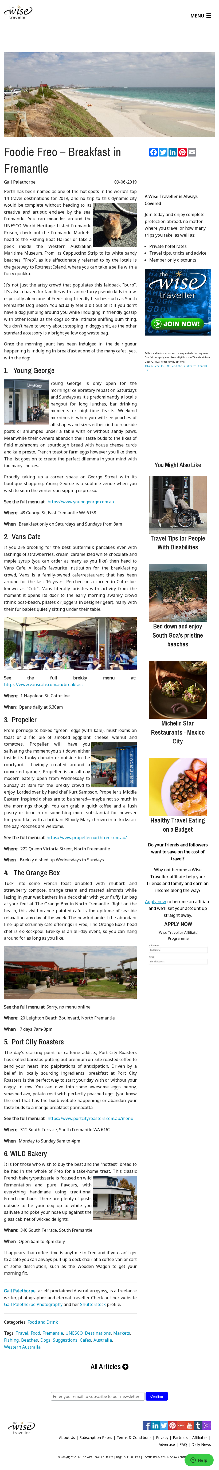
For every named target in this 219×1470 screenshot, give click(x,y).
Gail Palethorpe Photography (33, 1304)
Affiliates (200, 1437)
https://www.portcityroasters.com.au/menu (90, 1118)
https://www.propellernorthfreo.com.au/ (86, 837)
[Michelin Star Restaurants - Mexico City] (178, 690)
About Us (67, 1437)
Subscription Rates (96, 1437)
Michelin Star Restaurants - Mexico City (178, 732)
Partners (180, 1437)
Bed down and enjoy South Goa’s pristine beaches (177, 635)
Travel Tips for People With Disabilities (177, 543)
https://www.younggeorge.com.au (81, 502)
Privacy (162, 1437)
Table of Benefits (154, 366)
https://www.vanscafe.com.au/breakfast (43, 684)
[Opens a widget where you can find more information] (199, 1460)
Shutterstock (93, 1304)
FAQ (183, 1444)
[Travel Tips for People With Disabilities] (178, 505)
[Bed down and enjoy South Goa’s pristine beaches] (178, 593)
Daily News (201, 1444)
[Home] (18, 12)
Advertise (167, 1444)
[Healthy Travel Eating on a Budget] (178, 787)
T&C (167, 366)
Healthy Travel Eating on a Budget (177, 824)
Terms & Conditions (134, 1437)
